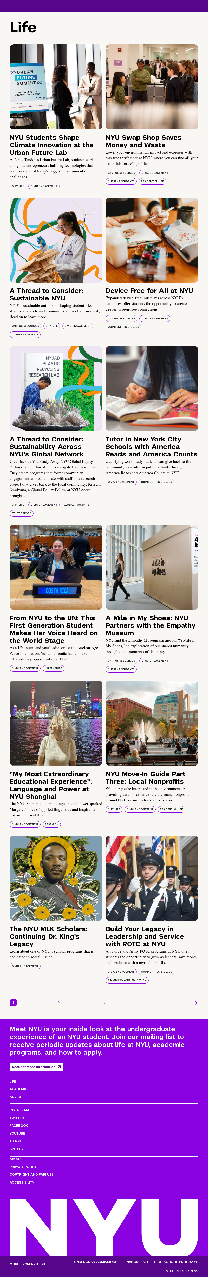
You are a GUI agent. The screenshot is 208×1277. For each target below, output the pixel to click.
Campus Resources (121, 173)
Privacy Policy (23, 1167)
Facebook (19, 1126)
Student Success (182, 1271)
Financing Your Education (127, 980)
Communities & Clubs (123, 327)
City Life (18, 186)
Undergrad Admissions (95, 1262)
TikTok (15, 1141)
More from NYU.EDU (27, 1264)
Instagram (19, 1110)
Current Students (121, 181)
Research (51, 824)
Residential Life (152, 181)
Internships (53, 668)
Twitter (17, 1118)
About (15, 1159)
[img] (56, 86)
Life (13, 1081)
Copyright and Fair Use (32, 1174)
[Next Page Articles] (195, 1002)
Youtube (17, 1133)
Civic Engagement (44, 186)
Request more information (33, 1067)
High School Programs (176, 1262)
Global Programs (76, 504)
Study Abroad (21, 513)
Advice (16, 1097)
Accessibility (22, 1182)
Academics (20, 1089)
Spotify (17, 1149)
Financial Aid (136, 1262)
